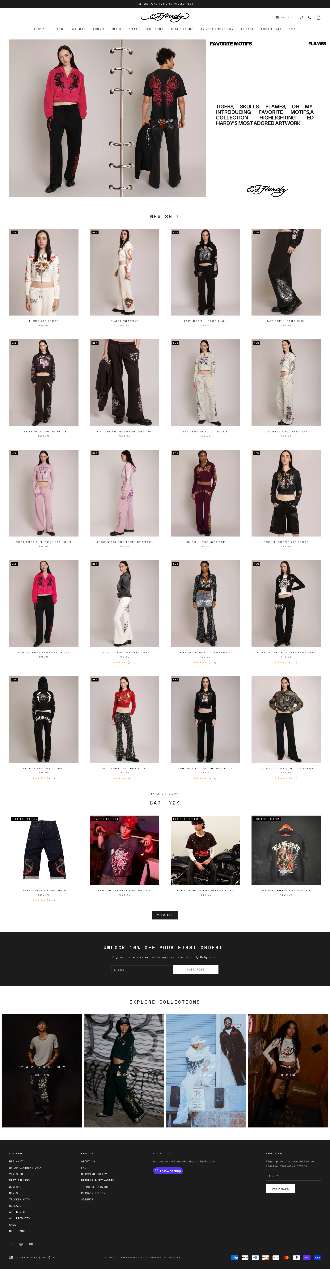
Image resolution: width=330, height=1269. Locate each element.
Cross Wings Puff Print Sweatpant (124, 542)
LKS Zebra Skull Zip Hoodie (205, 431)
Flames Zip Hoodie (43, 321)
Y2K (174, 802)
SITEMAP (87, 1199)
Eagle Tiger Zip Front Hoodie (124, 768)
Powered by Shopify (165, 1257)
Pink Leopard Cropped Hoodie (44, 431)
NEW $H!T (16, 1161)
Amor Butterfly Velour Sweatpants (205, 768)
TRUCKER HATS (271, 29)
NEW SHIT (78, 29)
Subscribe (196, 969)
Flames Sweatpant (124, 321)
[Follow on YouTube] (31, 1244)
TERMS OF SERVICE (95, 1187)
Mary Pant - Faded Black (286, 321)
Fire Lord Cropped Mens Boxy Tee (124, 890)
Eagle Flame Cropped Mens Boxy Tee (205, 890)
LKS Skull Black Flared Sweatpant (286, 768)
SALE (292, 29)
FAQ (83, 1168)
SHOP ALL (41, 29)
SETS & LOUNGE (182, 29)
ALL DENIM (17, 1212)
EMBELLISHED (154, 29)
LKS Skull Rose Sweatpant (205, 542)
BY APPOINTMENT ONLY (217, 29)
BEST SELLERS (19, 1180)
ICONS (59, 29)
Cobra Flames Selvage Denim (44, 890)
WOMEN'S (99, 29)
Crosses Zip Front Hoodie (43, 768)
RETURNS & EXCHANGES (97, 1180)
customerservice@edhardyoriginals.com (184, 1161)
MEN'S (116, 29)
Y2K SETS (16, 1174)
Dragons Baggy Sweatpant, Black (43, 652)
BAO (155, 802)
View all (165, 915)
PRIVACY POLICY (93, 1193)
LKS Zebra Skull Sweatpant (286, 431)
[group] (165, 118)
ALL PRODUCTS (19, 1218)
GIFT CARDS (17, 1231)
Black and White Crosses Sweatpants (286, 652)
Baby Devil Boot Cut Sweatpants (205, 652)
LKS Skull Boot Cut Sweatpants (124, 652)
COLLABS (247, 29)
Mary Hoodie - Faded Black (205, 321)
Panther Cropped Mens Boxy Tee (286, 890)
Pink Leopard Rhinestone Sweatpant (124, 431)
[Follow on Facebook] (11, 1244)
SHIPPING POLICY (94, 1174)
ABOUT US (88, 1161)
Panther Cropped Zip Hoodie (286, 542)
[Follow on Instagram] (21, 1244)
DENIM (133, 29)
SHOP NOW (42, 1075)
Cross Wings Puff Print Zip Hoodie (44, 542)
